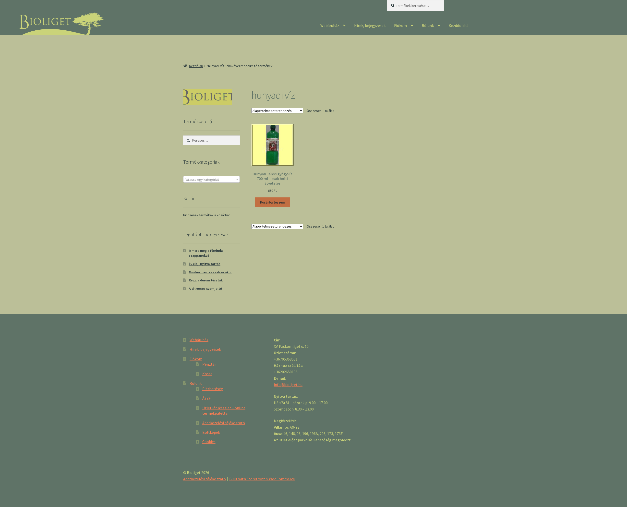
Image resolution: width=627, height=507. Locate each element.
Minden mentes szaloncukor (210, 272)
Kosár (207, 373)
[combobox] (211, 179)
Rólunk (428, 25)
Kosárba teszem (272, 202)
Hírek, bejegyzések (370, 25)
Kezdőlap (196, 66)
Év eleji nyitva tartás (204, 264)
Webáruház (329, 25)
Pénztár (209, 364)
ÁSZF (206, 398)
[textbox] (211, 179)
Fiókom (400, 25)
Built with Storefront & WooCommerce (262, 478)
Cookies (209, 441)
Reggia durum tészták (206, 280)
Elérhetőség (212, 388)
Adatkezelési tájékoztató (223, 422)
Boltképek (211, 432)
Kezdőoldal (458, 25)
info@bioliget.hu (288, 384)
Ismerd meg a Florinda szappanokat (206, 253)
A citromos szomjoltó (205, 288)
